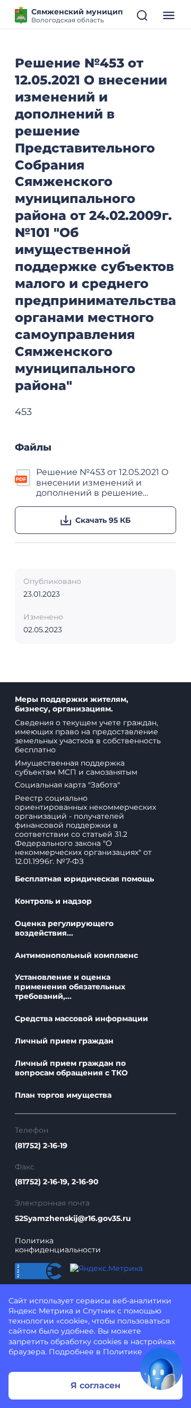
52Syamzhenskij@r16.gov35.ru (73, 1218)
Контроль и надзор (53, 901)
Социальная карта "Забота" (67, 785)
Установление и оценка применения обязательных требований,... (70, 987)
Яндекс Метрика (40, 1311)
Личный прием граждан (64, 1041)
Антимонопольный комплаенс (76, 955)
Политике (122, 1351)
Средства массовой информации (81, 1018)
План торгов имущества (63, 1095)
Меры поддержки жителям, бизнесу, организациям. (71, 704)
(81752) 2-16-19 (41, 1145)
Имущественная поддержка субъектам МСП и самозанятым (76, 767)
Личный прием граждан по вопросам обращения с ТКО (71, 1068)
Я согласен (95, 1385)
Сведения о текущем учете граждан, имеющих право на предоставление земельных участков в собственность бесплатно (88, 736)
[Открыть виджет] (161, 1368)
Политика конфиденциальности (58, 1245)
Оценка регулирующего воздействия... (64, 928)
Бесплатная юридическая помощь (84, 879)
